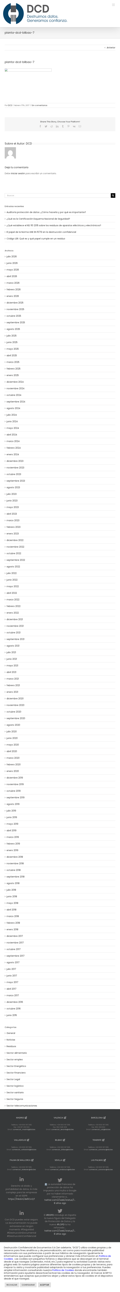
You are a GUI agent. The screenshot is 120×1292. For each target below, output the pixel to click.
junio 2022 (12, 579)
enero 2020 (13, 771)
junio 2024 (12, 421)
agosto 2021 (13, 645)
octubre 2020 (14, 711)
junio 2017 (12, 975)
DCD (10, 105)
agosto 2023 (13, 487)
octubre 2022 (14, 553)
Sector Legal (13, 1079)
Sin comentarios (39, 105)
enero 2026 (13, 296)
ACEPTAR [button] (44, 1284)
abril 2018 (11, 909)
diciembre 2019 (15, 777)
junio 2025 (12, 342)
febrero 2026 (14, 289)
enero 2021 (12, 692)
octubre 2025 (14, 315)
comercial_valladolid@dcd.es (24, 1149)
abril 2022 (12, 593)
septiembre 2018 (16, 876)
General (11, 1033)
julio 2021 (11, 652)
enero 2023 (13, 533)
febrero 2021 (13, 685)
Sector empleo (15, 1059)
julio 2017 (11, 969)
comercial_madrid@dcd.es (24, 1129)
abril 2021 (11, 672)
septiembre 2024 (16, 401)
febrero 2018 (13, 922)
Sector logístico (15, 1085)
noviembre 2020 (15, 705)
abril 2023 (12, 513)
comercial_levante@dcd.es (62, 1129)
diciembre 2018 (15, 856)
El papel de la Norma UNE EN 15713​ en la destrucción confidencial (41, 232)
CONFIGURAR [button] (28, 1284)
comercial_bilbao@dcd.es (62, 1149)
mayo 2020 (13, 744)
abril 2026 (12, 276)
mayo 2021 (12, 665)
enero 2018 (12, 929)
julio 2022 (12, 573)
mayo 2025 (13, 348)
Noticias (11, 1039)
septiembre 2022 (16, 560)
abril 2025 (12, 355)
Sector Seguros (15, 1099)
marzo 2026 (13, 282)
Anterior (111, 47)
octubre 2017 (14, 949)
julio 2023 (12, 494)
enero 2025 (13, 375)
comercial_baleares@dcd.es (24, 1169)
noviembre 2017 (15, 942)
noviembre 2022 (15, 546)
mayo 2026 (13, 269)
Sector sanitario (15, 1092)
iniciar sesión (18, 173)
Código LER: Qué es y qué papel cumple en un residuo (36, 238)
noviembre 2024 (16, 388)
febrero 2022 (13, 606)
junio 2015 (12, 1015)
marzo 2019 (13, 837)
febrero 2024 (14, 447)
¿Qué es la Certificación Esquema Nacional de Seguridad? (38, 218)
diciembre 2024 (15, 381)
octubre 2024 (14, 395)
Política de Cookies (63, 1270)
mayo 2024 (13, 428)
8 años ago (60, 1203)
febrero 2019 (13, 843)
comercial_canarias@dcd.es (101, 1149)
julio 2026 (12, 256)
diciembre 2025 (15, 302)
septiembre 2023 (16, 480)
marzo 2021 (13, 678)
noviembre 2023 (15, 467)
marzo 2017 (13, 995)
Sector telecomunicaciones (22, 1105)
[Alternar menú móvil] (113, 4)
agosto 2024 (13, 408)
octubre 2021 (13, 632)
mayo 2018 (12, 903)
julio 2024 (12, 414)
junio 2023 (12, 500)
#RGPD (50, 1215)
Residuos (11, 1046)
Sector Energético (16, 1066)
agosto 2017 (13, 962)
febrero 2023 (13, 527)
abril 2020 (12, 751)
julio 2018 (11, 889)
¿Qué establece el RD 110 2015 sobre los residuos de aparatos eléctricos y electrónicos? (54, 225)
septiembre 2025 (16, 322)
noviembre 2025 (15, 309)
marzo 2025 (13, 362)
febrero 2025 (13, 368)
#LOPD (61, 1224)
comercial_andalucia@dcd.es (62, 1169)
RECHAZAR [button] (12, 1284)
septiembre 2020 (16, 718)
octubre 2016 (14, 1008)
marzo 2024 (13, 441)
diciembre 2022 (15, 540)
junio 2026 (12, 263)
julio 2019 (11, 810)
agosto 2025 (13, 329)
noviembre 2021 (15, 626)
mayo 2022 (13, 586)
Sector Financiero (16, 1072)
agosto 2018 (13, 883)
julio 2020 (12, 731)
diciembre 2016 (15, 1002)
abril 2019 (11, 830)
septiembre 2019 (16, 797)
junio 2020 (12, 738)
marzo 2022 (13, 599)
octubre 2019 (14, 790)
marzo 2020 (13, 757)
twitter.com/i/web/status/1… (59, 1200)
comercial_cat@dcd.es (101, 1129)
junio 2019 (12, 817)
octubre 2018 (14, 870)
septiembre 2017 (16, 955)
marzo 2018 (13, 916)
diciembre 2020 (15, 698)
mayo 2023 (13, 507)
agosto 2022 (13, 566)
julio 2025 (12, 335)
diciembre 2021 (15, 619)
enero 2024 (13, 454)
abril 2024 (12, 434)
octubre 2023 (14, 474)
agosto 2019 (13, 804)
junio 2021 (12, 659)
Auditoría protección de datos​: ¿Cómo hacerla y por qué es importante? (46, 212)
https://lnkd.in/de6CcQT (21, 1199)
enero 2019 (12, 850)
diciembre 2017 (15, 936)
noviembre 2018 (15, 863)
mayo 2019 (12, 823)
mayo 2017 (12, 982)
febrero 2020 (14, 764)
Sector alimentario (17, 1052)
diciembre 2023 (15, 461)
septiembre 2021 (15, 639)
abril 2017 (11, 988)
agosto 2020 (13, 725)
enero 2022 (13, 612)
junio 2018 (12, 896)
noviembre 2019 (15, 784)
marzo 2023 (13, 520)
